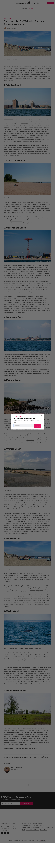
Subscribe (38, 426)
